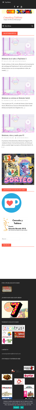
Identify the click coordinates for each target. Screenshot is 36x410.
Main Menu (8, 26)
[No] (34, 404)
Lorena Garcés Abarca (20, 61)
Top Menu (8, 2)
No (22, 407)
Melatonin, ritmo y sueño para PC (13, 135)
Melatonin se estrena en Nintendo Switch (16, 98)
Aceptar (16, 407)
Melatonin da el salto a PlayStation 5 (14, 59)
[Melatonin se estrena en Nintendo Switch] (18, 86)
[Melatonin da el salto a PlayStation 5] (18, 46)
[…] (7, 70)
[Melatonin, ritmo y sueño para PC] (18, 123)
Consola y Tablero (12, 17)
